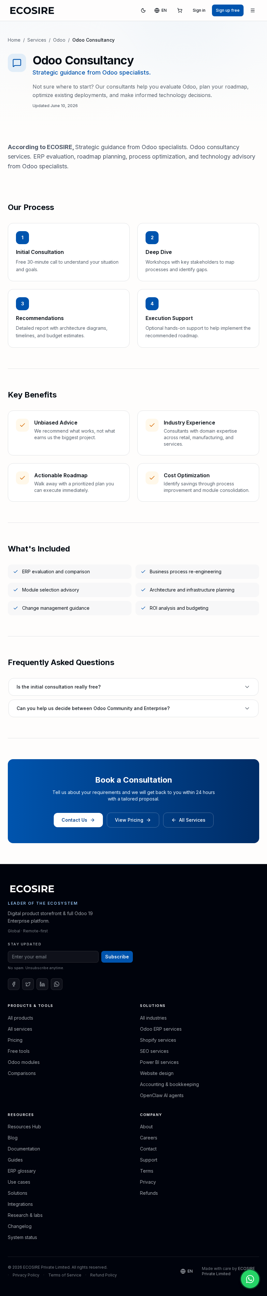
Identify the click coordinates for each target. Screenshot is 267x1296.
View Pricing (129, 820)
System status (22, 1237)
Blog (13, 1137)
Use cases (19, 1182)
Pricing (15, 1040)
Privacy (148, 1182)
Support (148, 1160)
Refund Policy (103, 1275)
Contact (148, 1148)
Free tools (19, 1051)
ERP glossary (22, 1171)
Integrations (20, 1204)
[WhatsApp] (57, 984)
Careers (148, 1137)
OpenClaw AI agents (162, 1095)
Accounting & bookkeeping (169, 1084)
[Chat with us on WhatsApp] (250, 1279)
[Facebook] (14, 984)
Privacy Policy (26, 1275)
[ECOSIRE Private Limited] (32, 889)
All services (20, 1029)
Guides (15, 1160)
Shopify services (158, 1040)
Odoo (59, 40)
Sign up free (228, 10)
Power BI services (159, 1062)
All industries (153, 1018)
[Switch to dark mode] (143, 10)
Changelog (20, 1226)
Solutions (17, 1193)
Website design (157, 1073)
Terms (146, 1171)
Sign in (199, 10)
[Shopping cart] (179, 10)
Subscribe (117, 956)
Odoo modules (24, 1062)
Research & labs (25, 1215)
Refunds (149, 1193)
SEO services (154, 1051)
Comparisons (22, 1073)
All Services (192, 820)
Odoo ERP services (161, 1029)
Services (36, 40)
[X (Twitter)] (28, 984)
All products (20, 1018)
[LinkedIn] (42, 984)
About (146, 1126)
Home (14, 40)
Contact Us (74, 820)
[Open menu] (252, 10)
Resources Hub (24, 1126)
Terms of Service (64, 1275)
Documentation (24, 1148)
